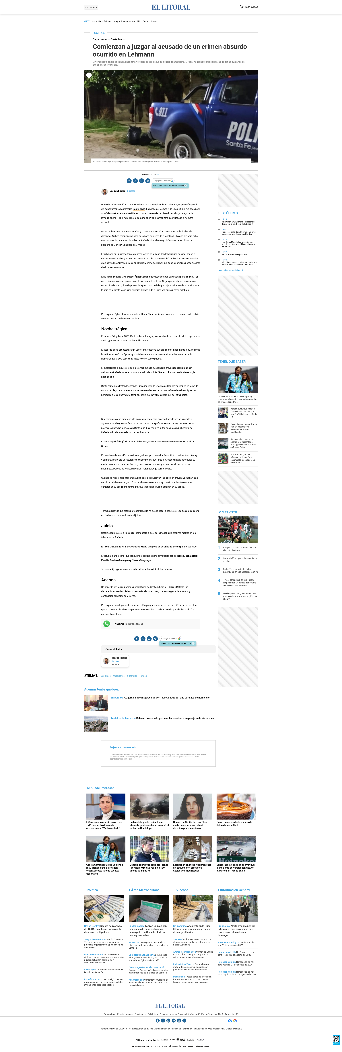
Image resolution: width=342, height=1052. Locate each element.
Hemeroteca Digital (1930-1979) (115, 1028)
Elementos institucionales (194, 1028)
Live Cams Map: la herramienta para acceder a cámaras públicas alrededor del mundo (238, 243)
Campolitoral (110, 1014)
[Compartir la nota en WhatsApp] (141, 180)
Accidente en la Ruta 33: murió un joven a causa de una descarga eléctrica (239, 231)
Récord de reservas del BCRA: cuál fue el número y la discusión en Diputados (239, 262)
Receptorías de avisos (142, 1028)
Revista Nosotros (125, 1014)
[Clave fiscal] (336, 1044)
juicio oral (130, 532)
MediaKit (237, 1028)
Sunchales (156, 240)
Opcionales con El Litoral (220, 1028)
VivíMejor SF (194, 1014)
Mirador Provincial (178, 1014)
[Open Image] (89, 75)
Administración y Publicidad (167, 1028)
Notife (221, 1014)
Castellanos (139, 209)
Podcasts (164, 1014)
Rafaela (145, 240)
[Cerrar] (185, 185)
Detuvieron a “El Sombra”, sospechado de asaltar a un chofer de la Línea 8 (239, 221)
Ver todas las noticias (229, 270)
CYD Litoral (153, 1014)
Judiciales (106, 676)
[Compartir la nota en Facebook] (129, 180)
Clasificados (140, 1014)
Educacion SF (231, 1014)
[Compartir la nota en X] (135, 180)
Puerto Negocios (209, 1014)
